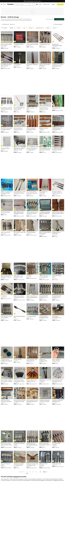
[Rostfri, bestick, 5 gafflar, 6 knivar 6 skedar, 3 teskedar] (7, 373)
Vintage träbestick (18, 359)
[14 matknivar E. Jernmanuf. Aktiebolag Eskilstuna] (58, 57)
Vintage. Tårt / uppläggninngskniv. (43, 360)
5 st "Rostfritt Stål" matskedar (56, 444)
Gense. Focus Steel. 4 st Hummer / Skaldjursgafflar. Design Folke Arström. (32, 296)
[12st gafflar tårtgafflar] (20, 37)
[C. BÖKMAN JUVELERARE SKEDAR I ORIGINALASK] (45, 205)
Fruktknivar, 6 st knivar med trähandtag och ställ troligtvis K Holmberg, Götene (32, 464)
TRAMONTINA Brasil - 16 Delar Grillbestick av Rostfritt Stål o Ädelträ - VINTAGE (57, 129)
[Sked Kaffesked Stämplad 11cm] (20, 309)
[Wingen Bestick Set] (58, 101)
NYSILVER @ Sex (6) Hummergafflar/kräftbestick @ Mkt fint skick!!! (32, 444)
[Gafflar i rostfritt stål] (7, 225)
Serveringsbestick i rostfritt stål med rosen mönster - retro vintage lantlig (19, 192)
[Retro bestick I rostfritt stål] (20, 225)
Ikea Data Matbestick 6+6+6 (56, 276)
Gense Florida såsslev (5, 212)
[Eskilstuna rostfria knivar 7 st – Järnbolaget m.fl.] (32, 141)
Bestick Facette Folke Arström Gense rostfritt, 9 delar (44, 444)
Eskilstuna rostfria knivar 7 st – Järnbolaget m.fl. (32, 149)
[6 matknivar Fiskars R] (7, 141)
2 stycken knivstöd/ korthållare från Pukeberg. (6, 360)
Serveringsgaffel (17, 64)
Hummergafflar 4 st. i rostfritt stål (43, 192)
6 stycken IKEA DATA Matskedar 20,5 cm (43, 296)
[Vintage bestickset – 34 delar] (32, 101)
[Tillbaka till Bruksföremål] (1, 24)
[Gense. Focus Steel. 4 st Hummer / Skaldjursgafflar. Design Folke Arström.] (32, 289)
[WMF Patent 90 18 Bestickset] (45, 457)
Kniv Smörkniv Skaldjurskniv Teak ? (32, 65)
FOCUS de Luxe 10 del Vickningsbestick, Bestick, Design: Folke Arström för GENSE (19, 380)
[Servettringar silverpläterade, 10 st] (58, 309)
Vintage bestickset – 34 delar (32, 108)
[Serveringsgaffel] (20, 57)
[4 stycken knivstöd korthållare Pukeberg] (45, 309)
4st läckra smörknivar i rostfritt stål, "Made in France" (31, 129)
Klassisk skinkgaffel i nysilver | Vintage (56, 360)
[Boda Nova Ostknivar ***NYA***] (45, 121)
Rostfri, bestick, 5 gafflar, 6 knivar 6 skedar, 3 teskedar (7, 380)
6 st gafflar (29, 275)
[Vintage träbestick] (20, 352)
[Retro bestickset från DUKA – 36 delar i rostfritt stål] (20, 393)
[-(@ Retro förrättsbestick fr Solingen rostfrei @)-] (7, 185)
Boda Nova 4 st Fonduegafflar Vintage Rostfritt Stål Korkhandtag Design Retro (57, 45)
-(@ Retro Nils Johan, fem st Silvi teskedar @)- (44, 276)
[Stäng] (64, 1)
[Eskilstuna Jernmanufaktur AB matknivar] (45, 57)
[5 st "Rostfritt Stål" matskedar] (58, 436)
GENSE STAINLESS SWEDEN (32, 44)
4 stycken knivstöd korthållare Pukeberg (43, 317)
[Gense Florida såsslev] (7, 205)
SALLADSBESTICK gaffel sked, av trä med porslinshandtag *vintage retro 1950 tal (6, 65)
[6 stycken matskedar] (32, 225)
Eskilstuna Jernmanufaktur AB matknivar (44, 65)
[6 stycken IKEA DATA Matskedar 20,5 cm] (45, 289)
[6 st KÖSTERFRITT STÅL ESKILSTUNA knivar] (32, 352)
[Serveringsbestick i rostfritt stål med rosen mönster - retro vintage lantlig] (20, 185)
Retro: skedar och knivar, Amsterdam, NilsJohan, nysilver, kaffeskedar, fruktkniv (57, 380)
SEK (40, 4)
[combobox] (23, 4)
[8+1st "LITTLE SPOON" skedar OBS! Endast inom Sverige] (32, 185)
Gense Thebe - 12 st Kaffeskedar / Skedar (18, 276)
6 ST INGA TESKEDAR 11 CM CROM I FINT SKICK (57, 149)
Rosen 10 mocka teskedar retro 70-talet (6, 45)
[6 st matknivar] (7, 289)
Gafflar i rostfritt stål (5, 232)
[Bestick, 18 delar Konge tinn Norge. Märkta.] (45, 225)
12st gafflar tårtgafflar (18, 44)
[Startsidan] (10, 4)
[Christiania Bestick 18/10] (45, 37)
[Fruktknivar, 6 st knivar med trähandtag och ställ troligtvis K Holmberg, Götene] (32, 457)
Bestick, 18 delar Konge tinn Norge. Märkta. (45, 233)
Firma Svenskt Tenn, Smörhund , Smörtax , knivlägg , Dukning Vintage (45, 108)
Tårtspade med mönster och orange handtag (19, 464)
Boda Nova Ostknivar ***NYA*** (43, 129)
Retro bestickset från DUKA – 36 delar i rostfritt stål (20, 401)
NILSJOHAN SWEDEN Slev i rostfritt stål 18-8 (19, 108)
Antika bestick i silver (56, 463)
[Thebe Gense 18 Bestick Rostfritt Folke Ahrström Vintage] (20, 289)
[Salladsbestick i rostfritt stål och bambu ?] (45, 373)
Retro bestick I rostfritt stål (19, 232)
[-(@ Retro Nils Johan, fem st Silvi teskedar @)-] (45, 269)
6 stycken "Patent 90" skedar (5, 464)
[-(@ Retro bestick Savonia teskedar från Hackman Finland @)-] (32, 205)
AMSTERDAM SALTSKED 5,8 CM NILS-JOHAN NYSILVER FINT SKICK (58, 212)
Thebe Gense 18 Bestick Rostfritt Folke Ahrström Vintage (19, 296)
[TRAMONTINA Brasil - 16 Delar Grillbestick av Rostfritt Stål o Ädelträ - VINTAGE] (58, 121)
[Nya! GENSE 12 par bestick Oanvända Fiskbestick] (7, 121)
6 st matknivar (4, 295)
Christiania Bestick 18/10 (44, 44)
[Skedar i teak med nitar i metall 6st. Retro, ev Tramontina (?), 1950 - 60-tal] (32, 373)
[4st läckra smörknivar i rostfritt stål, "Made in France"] (32, 121)
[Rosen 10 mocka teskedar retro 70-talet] (7, 37)
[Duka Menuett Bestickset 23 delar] (20, 436)
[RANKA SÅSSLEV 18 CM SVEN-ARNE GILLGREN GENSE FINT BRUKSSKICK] (20, 205)
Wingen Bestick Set (56, 107)
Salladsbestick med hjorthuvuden (56, 233)
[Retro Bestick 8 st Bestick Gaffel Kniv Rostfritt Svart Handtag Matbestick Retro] (7, 101)
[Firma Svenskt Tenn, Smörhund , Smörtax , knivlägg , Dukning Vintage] (45, 101)
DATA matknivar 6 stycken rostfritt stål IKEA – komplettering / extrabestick (6, 317)
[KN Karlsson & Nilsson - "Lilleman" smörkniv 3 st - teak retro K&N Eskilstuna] (58, 185)
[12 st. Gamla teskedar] (32, 309)
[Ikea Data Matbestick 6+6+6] (58, 269)
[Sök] (29, 4)
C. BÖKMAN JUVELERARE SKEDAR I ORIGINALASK (44, 212)
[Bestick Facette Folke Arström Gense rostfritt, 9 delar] (45, 436)
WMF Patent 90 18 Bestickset (43, 464)
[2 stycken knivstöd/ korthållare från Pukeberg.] (7, 352)
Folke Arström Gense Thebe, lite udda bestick (6, 401)
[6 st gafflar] (32, 269)
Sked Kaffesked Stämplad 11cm (19, 317)
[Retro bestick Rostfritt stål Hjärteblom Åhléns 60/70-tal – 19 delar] (32, 393)
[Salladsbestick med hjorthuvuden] (58, 225)
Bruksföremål (6, 24)
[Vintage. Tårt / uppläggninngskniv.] (45, 352)
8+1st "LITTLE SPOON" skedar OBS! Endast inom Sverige (32, 192)
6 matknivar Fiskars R (5, 148)
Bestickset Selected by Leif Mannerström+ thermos (7, 276)
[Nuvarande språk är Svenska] (37, 4)
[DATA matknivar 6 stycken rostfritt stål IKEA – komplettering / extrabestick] (7, 309)
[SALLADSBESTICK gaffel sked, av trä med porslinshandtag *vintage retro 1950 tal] (7, 57)
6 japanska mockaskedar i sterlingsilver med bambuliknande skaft (57, 401)
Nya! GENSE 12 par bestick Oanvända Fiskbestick (6, 129)
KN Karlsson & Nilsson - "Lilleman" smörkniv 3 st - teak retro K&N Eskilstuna (57, 192)
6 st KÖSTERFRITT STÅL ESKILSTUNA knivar (32, 360)
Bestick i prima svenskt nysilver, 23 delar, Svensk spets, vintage (6, 444)
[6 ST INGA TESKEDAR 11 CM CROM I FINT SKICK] (58, 141)
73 (40, 471)
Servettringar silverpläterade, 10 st (56, 317)
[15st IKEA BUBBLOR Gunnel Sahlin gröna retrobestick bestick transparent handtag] (45, 141)
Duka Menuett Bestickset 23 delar (19, 444)
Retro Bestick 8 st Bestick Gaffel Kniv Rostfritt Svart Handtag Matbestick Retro (6, 108)
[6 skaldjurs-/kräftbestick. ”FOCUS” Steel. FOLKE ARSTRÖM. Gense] (45, 393)
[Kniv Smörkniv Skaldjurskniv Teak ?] (32, 57)
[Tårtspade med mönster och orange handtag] (20, 457)
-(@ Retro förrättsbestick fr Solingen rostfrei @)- (7, 192)
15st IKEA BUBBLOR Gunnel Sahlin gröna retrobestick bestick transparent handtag (45, 149)
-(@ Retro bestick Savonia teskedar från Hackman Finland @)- (32, 212)
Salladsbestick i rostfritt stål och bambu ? (45, 380)
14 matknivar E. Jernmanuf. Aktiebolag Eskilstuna (57, 65)
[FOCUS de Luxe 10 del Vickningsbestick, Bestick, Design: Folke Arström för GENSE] (20, 373)
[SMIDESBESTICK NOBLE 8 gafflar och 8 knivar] (20, 141)
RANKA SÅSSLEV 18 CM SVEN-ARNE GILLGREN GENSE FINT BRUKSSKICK (19, 212)
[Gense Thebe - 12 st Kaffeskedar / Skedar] (20, 269)
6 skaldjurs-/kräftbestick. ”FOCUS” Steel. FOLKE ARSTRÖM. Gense (44, 401)
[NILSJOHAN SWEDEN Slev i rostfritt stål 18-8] (20, 101)
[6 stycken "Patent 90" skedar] (7, 457)
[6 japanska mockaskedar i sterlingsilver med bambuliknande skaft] (58, 393)
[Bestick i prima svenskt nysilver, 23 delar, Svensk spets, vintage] (7, 436)
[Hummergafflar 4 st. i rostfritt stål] (45, 185)
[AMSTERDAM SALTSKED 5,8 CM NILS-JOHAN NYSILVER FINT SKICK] (58, 205)
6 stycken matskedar (31, 232)
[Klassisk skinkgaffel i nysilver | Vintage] (58, 352)
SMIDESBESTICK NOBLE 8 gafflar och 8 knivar (19, 149)
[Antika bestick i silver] (58, 457)
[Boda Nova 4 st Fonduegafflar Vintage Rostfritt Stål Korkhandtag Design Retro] (58, 37)
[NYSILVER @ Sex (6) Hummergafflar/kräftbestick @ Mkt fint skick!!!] (32, 436)
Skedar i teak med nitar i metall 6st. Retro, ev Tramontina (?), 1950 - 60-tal (32, 380)
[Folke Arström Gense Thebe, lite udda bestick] (7, 393)
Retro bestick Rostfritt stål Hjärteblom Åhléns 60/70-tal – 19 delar (32, 401)
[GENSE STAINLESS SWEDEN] (32, 37)
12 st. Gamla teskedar (31, 316)
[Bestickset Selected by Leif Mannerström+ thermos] (7, 269)
